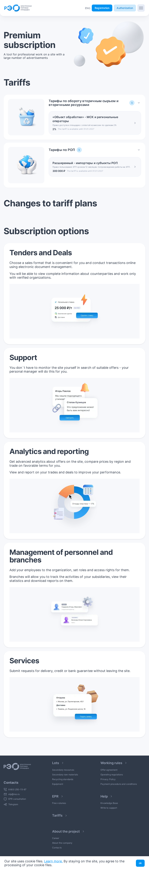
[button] (87, 8)
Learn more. (53, 861)
